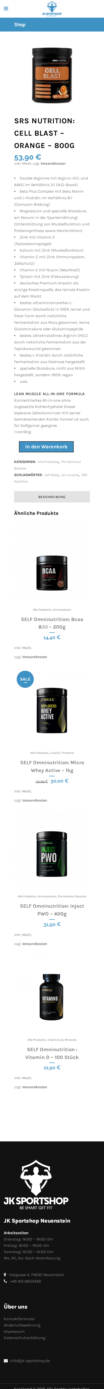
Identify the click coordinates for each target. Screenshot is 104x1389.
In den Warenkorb (46, 447)
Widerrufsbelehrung (22, 1325)
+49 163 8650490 (25, 1281)
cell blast (51, 475)
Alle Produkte (48, 462)
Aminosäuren (62, 609)
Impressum (14, 1331)
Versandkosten (53, 163)
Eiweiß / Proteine (62, 753)
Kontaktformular (19, 1318)
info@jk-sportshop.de (30, 1360)
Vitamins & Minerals (61, 1040)
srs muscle (70, 475)
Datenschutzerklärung (24, 1337)
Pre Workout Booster (72, 896)
